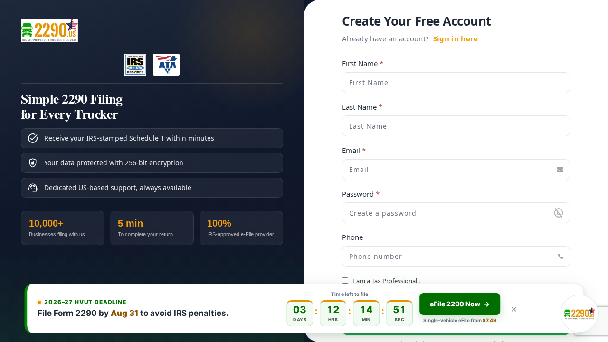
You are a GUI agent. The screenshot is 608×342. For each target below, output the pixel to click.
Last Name (362, 107)
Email (354, 150)
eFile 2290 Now (460, 304)
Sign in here (455, 38)
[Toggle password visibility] (558, 212)
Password (361, 194)
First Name (362, 63)
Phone (352, 237)
